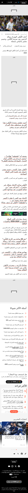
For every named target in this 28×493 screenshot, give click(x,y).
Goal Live (16, 474)
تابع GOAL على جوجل (13, 381)
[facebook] (19, 466)
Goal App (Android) (16, 472)
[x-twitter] (15, 466)
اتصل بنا (23, 470)
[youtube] (9, 466)
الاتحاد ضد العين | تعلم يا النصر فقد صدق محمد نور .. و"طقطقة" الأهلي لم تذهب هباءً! (14, 200)
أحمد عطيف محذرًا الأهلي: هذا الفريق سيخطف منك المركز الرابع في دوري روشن (15, 125)
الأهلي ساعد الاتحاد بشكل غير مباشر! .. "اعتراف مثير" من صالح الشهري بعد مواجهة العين (15, 187)
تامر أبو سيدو (24, 34)
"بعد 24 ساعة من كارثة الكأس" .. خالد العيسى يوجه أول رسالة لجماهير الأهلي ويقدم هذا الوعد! (14, 241)
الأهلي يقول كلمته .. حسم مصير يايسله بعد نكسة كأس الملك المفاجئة (14, 171)
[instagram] (12, 466)
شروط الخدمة (16, 470)
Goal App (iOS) (5, 472)
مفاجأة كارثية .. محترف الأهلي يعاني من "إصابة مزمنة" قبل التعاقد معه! (15, 267)
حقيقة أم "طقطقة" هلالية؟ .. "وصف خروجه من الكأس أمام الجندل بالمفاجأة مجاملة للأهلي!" (14, 158)
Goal (13, 487)
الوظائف (24, 472)
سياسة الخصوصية (7, 470)
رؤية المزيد (14, 411)
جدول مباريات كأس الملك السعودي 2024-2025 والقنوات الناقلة (15, 221)
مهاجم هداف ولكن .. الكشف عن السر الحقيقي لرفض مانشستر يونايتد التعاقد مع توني (14, 254)
